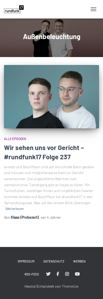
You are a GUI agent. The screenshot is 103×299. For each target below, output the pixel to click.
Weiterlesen (14, 208)
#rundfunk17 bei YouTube (77, 274)
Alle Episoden (15, 139)
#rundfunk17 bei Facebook (58, 274)
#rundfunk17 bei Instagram (67, 274)
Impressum (26, 261)
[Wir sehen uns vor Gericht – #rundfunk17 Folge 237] (51, 96)
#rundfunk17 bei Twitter (48, 274)
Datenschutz (53, 261)
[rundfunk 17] (16, 9)
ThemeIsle (70, 286)
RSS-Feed (32, 274)
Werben (79, 261)
